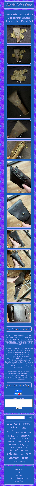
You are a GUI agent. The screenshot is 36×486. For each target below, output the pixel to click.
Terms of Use (19, 481)
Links (19, 472)
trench (12, 444)
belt (17, 439)
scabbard (24, 428)
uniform (12, 438)
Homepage (19, 469)
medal (15, 461)
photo (17, 432)
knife (28, 445)
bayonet (27, 441)
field (21, 450)
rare (28, 453)
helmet (25, 435)
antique (26, 423)
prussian (19, 447)
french (21, 454)
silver (26, 438)
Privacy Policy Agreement (19, 478)
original (12, 453)
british (17, 424)
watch (24, 432)
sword (30, 432)
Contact (19, 475)
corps (26, 450)
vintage (21, 444)
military (14, 427)
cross (25, 447)
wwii (21, 438)
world (10, 431)
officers (17, 436)
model (19, 441)
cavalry (9, 424)
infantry (22, 461)
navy (12, 447)
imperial (14, 450)
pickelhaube (12, 441)
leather (11, 436)
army (25, 457)
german (14, 457)
